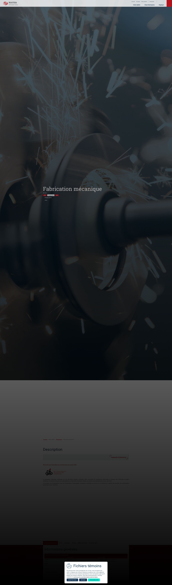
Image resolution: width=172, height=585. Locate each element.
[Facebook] (158, 2)
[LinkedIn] (161, 2)
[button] (152, 1)
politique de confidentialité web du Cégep (86, 577)
